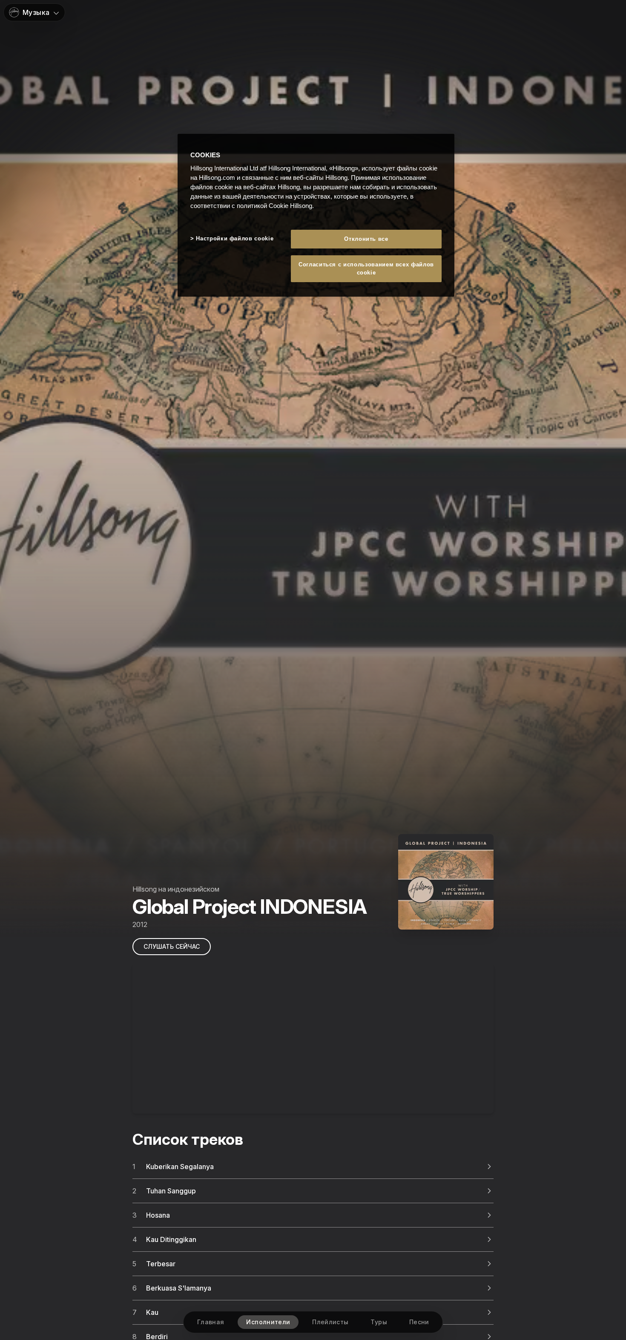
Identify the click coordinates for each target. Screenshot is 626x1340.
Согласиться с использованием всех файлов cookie (366, 269)
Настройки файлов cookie (234, 239)
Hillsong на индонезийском (175, 889)
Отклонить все (366, 239)
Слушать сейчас (172, 946)
